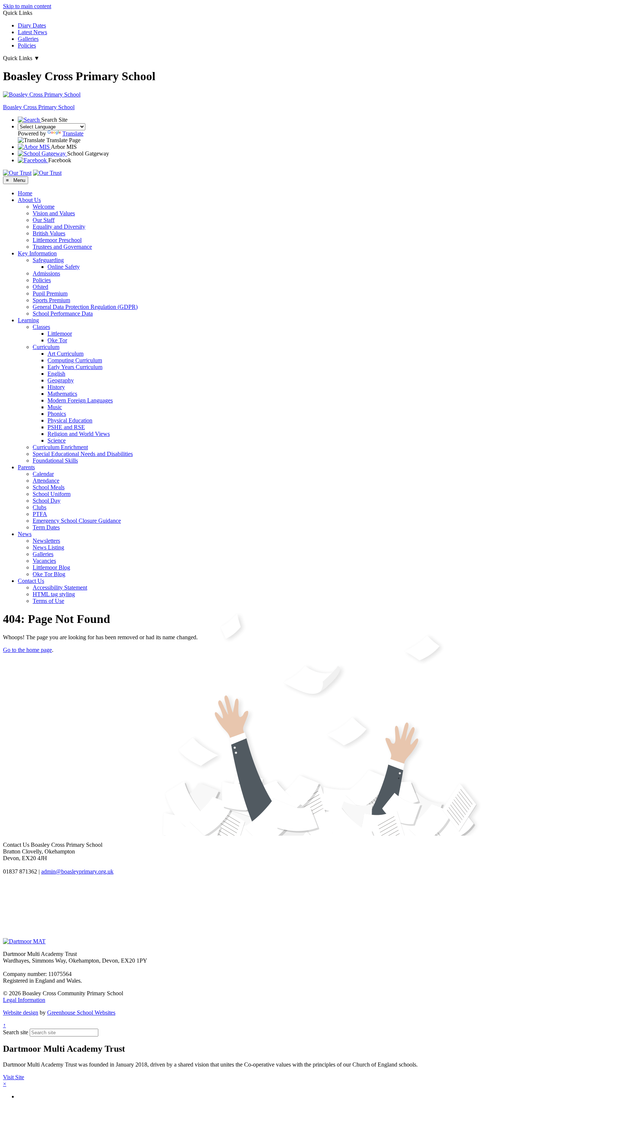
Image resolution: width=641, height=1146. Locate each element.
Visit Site (13, 1077)
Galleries (28, 39)
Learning (28, 320)
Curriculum (46, 347)
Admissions (46, 273)
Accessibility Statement (60, 587)
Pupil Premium (50, 293)
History (56, 387)
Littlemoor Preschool (57, 240)
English (56, 373)
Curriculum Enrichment (60, 447)
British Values (49, 233)
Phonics (56, 414)
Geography (60, 380)
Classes (41, 327)
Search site (15, 1032)
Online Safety (63, 267)
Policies (27, 45)
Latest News (32, 32)
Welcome (44, 206)
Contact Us (31, 581)
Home (25, 193)
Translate (72, 133)
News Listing (48, 547)
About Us (29, 200)
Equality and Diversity (59, 226)
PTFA (40, 514)
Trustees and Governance (62, 247)
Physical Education (69, 420)
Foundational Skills (55, 460)
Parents (26, 467)
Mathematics (62, 394)
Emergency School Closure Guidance (77, 521)
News (25, 534)
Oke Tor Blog (49, 574)
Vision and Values (54, 213)
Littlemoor (59, 333)
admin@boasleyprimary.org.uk (77, 871)
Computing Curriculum (74, 360)
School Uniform (51, 494)
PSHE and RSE (66, 427)
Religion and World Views (78, 434)
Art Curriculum (65, 353)
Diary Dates (32, 25)
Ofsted (40, 287)
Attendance (46, 480)
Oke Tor (57, 340)
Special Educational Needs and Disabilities (83, 454)
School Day (46, 500)
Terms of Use (48, 601)
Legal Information (24, 1000)
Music (54, 407)
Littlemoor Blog (51, 567)
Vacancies (44, 561)
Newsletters (46, 541)
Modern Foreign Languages (80, 400)
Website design (20, 1012)
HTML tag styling (54, 594)
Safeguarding (48, 260)
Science (56, 440)
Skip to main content (27, 6)
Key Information (37, 253)
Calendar (43, 474)
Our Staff (44, 220)
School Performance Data (63, 313)
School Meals (49, 487)
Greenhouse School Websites (81, 1012)
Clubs (39, 507)
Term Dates (46, 527)
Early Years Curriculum (74, 367)
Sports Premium (51, 300)
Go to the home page (27, 650)
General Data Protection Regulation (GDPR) (85, 307)
